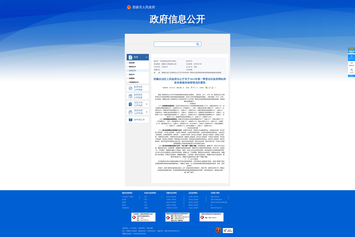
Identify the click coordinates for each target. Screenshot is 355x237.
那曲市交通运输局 (216, 199)
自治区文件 (132, 70)
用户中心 (351, 58)
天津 (145, 199)
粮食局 (124, 205)
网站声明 (142, 228)
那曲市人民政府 (143, 7)
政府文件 (132, 74)
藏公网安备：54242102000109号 (135, 234)
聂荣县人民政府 (193, 202)
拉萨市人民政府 (171, 197)
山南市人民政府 (171, 199)
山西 (145, 205)
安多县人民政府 (193, 199)
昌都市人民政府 (171, 205)
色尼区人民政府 (193, 197)
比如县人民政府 (193, 208)
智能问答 (351, 65)
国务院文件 (132, 66)
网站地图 (150, 228)
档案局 (124, 202)
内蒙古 (146, 208)
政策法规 (132, 63)
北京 (145, 197)
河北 (145, 202)
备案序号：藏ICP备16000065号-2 (168, 231)
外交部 (124, 199)
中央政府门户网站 (127, 197)
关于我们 (134, 228)
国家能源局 (125, 208)
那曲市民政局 (215, 197)
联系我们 (125, 228)
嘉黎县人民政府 (193, 205)
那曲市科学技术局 (216, 208)
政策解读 (132, 78)
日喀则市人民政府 (172, 208)
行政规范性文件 (134, 82)
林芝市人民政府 (171, 202)
